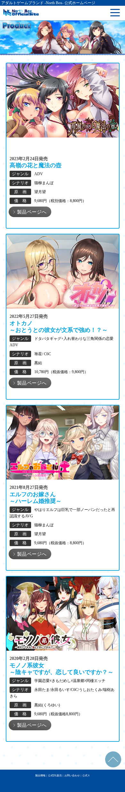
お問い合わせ (72, 775)
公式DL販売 (55, 775)
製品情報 (40, 775)
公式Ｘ (86, 775)
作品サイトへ (30, 214)
